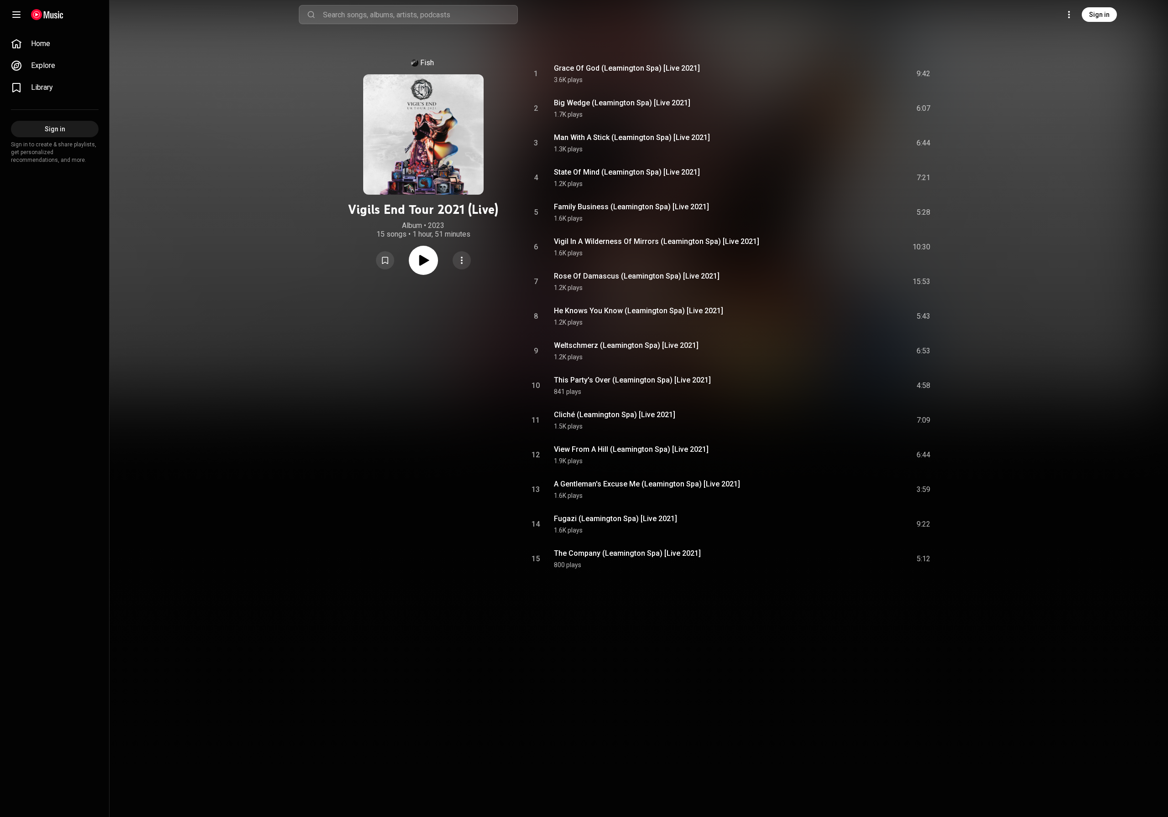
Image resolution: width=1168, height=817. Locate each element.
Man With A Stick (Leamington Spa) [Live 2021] (632, 137)
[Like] (854, 74)
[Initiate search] (311, 14)
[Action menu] (462, 260)
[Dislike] (872, 74)
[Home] (47, 14)
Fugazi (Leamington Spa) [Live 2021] (615, 518)
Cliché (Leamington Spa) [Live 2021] (614, 414)
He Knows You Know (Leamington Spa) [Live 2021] (638, 310)
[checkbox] (923, 73)
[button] (385, 260)
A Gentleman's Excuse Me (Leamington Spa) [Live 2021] (647, 484)
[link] (55, 44)
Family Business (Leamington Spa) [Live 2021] (631, 206)
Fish (427, 62)
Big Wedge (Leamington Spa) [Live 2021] (622, 102)
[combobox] (420, 14)
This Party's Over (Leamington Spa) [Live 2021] (632, 380)
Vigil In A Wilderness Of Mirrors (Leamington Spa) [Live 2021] (656, 241)
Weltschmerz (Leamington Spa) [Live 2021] (626, 345)
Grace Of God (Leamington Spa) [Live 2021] (627, 68)
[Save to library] (385, 260)
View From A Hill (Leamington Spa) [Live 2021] (631, 449)
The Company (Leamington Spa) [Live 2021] (627, 553)
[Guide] (16, 14)
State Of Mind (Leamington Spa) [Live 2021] (627, 172)
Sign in (1099, 14)
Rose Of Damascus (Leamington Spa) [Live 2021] (637, 276)
